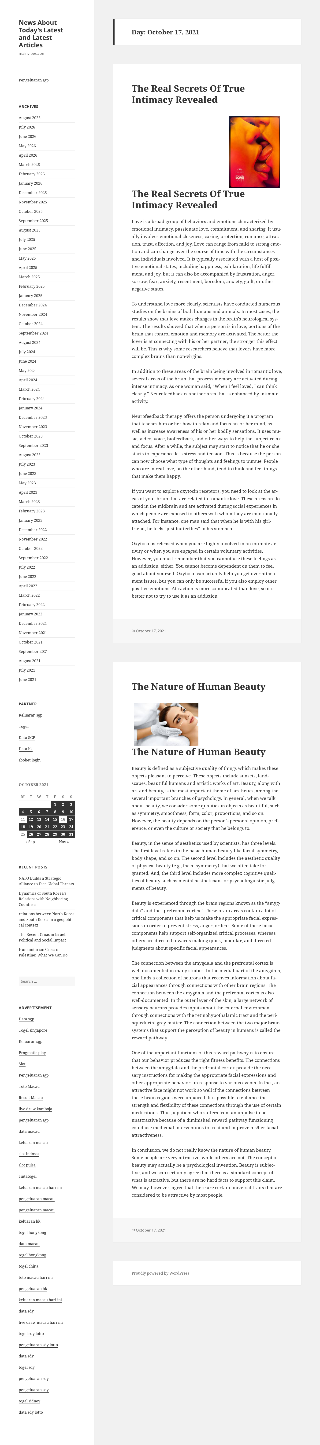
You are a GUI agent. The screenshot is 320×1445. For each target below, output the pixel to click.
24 (71, 826)
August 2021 (30, 660)
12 (31, 819)
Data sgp (26, 1019)
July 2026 (27, 127)
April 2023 (28, 492)
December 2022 (33, 529)
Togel (24, 726)
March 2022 (29, 595)
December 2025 (33, 192)
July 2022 (27, 567)
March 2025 (29, 276)
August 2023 (30, 454)
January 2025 (30, 295)
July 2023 (27, 464)
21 (47, 826)
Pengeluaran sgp (34, 80)
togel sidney (29, 1401)
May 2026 (27, 145)
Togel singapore (33, 1030)
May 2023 (27, 482)
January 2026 (30, 183)
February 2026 (32, 173)
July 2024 (27, 351)
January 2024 (30, 408)
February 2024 (32, 398)
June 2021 (27, 679)
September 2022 (33, 557)
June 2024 (27, 361)
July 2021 (27, 670)
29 (55, 834)
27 (39, 834)
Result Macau (31, 1097)
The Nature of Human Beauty (199, 686)
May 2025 (27, 258)
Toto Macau (29, 1086)
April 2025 (28, 267)
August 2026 (30, 117)
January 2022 (30, 614)
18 (23, 826)
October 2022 (31, 548)
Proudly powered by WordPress (160, 1273)
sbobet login (30, 760)
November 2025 (33, 202)
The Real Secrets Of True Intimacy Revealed (188, 94)
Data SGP (27, 737)
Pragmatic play (32, 1052)
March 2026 (29, 164)
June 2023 (27, 473)
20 (39, 826)
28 (47, 834)
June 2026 (27, 136)
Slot (22, 1063)
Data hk (26, 748)
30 (63, 834)
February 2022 (32, 604)
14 (47, 819)
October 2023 (31, 436)
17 (71, 819)
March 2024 (29, 389)
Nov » (64, 841)
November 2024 (33, 314)
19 (31, 826)
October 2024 (31, 323)
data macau (29, 1243)
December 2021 (33, 623)
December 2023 (33, 417)
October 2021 (31, 642)
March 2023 (29, 501)
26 (31, 834)
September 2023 (33, 445)
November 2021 (33, 632)
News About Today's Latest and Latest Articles (41, 33)
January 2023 (30, 520)
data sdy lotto (31, 1412)
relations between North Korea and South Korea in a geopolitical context (46, 919)
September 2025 (33, 220)
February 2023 (32, 511)
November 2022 (33, 539)
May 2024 (27, 370)
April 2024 (28, 379)
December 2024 (33, 305)
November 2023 (33, 426)
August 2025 (30, 230)
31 (71, 834)
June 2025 (27, 248)
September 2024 (33, 333)
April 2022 (28, 585)
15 (55, 819)
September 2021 (33, 651)
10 (71, 811)
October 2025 (31, 211)
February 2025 (32, 286)
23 (63, 826)
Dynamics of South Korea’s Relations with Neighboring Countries (43, 899)
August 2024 (30, 342)
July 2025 (27, 239)
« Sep (30, 841)
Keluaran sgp (30, 715)
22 (55, 826)
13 (39, 819)
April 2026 (28, 155)
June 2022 (27, 576)
